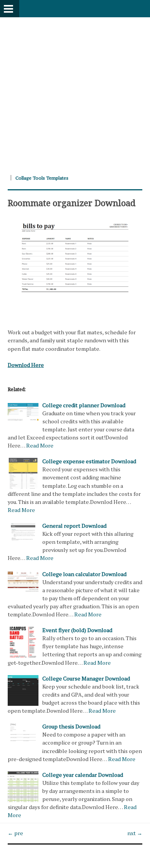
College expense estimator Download (89, 461)
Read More (39, 445)
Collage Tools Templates (41, 178)
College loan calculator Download (84, 574)
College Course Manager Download (86, 678)
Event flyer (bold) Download (77, 630)
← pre (15, 833)
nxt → (134, 833)
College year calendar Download (82, 774)
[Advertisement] (75, 92)
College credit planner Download (83, 405)
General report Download (74, 525)
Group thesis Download (71, 726)
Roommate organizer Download (71, 202)
